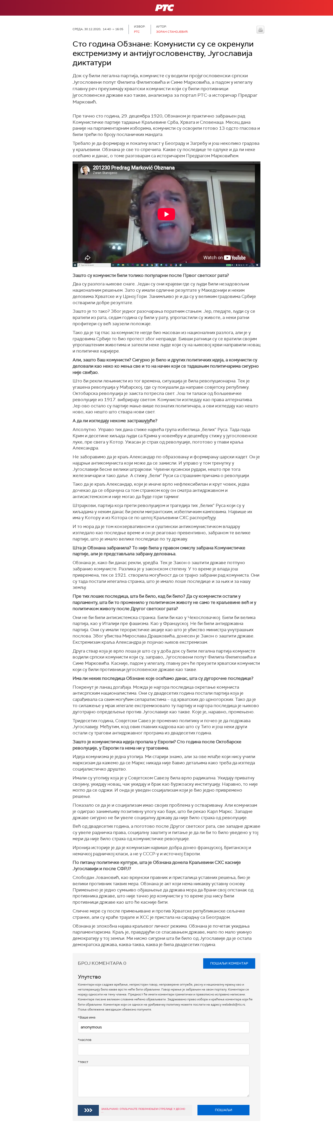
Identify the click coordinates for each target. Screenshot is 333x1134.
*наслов (84, 1040)
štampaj (260, 30)
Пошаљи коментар (229, 963)
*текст (83, 1062)
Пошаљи (223, 1110)
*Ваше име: (87, 1017)
